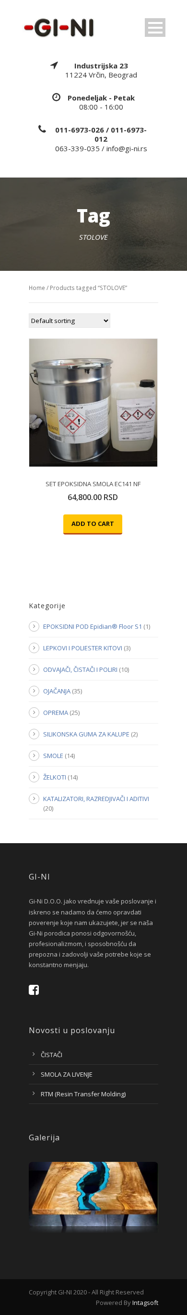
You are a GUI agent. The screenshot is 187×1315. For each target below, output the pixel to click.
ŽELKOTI (54, 777)
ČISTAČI (51, 1054)
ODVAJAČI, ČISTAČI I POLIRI (80, 669)
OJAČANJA (56, 691)
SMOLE (53, 755)
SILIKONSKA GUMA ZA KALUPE (86, 734)
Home (37, 288)
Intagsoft (145, 1302)
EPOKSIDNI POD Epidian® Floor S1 (92, 626)
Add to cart (92, 523)
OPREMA (55, 712)
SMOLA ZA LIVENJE (67, 1074)
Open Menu (155, 27)
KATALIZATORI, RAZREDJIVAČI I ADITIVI (96, 798)
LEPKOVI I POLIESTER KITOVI (82, 648)
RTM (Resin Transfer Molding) (83, 1094)
